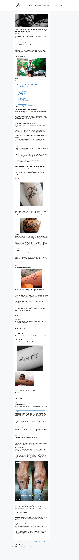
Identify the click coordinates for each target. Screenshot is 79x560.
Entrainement (37, 5)
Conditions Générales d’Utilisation (36, 541)
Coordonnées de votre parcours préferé (26, 105)
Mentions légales (15, 541)
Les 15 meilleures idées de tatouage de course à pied (27, 84)
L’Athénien (21, 87)
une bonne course (24, 290)
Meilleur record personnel (24, 100)
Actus (25, 5)
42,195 (22, 439)
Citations (20, 92)
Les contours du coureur (23, 86)
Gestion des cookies (46, 541)
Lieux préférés (22, 88)
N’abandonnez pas (22, 98)
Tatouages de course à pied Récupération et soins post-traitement (29, 83)
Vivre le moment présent (23, 97)
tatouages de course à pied (23, 48)
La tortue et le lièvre (23, 91)
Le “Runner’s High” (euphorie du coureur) (26, 90)
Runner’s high (18, 289)
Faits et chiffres (21, 99)
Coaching (44, 5)
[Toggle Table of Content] (15, 80)
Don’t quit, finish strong (22, 104)
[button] (0, 547)
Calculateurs (55, 5)
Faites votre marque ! (21, 106)
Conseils (30, 5)
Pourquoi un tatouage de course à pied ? (24, 81)
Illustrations (20, 85)
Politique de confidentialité (24, 541)
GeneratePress (29, 546)
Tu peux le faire (21, 94)
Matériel (48, 5)
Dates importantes (22, 101)
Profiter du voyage (21, 93)
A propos (61, 5)
